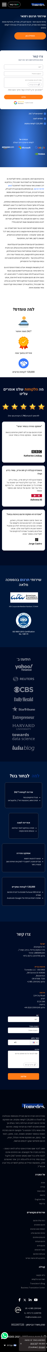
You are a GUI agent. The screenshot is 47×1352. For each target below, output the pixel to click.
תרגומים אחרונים (39, 1237)
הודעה (32, 1057)
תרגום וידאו (41, 1245)
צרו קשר (42, 1203)
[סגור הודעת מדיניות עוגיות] (21, 1344)
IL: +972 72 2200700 (32, 1313)
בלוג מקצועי (40, 1275)
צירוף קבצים (33, 84)
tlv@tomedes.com (33, 1317)
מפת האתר (41, 1191)
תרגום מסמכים (39, 1224)
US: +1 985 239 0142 (33, 1308)
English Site (40, 1199)
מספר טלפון (35, 1038)
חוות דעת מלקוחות (38, 1279)
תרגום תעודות (40, 1241)
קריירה (42, 1187)
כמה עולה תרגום (39, 1220)
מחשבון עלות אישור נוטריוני (35, 1258)
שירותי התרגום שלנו (38, 1233)
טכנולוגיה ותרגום (39, 1254)
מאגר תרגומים (40, 1249)
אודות (43, 1182)
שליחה (23, 97)
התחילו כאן (30, 35)
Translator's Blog (37, 1283)
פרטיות (42, 1195)
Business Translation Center (33, 1287)
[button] (32, 1042)
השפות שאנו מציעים (37, 1229)
